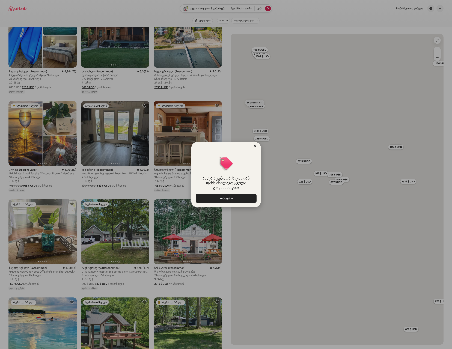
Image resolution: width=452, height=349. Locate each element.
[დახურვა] (255, 146)
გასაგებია (226, 198)
